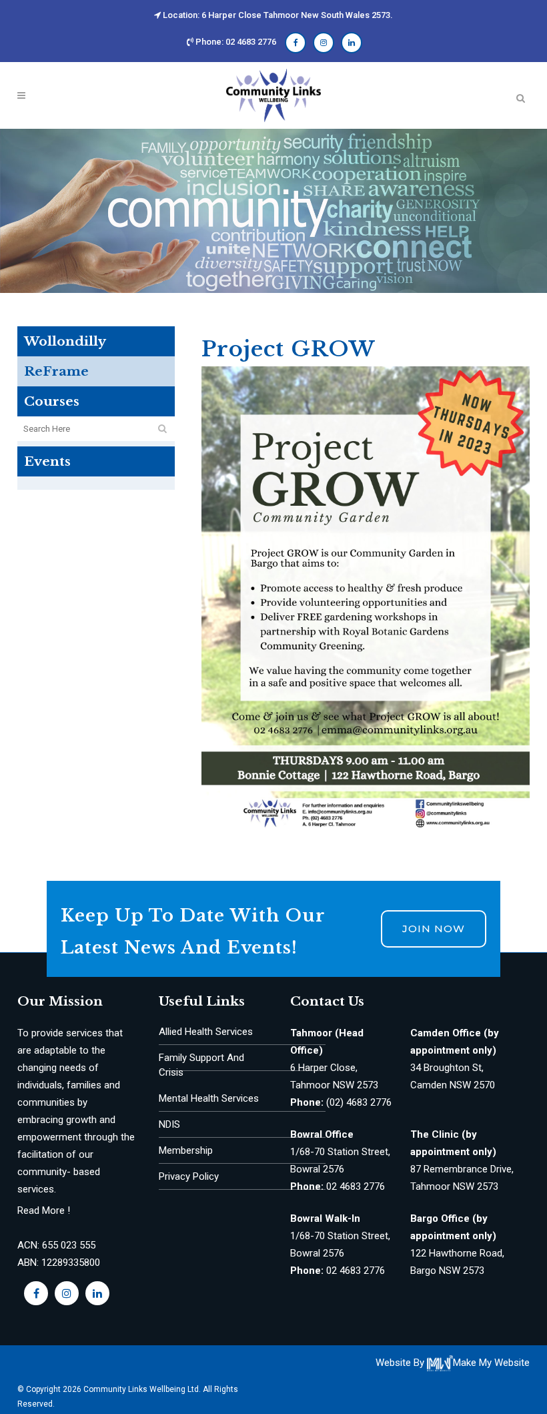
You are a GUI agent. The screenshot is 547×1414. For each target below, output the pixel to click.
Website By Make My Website (453, 1363)
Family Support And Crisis (201, 1065)
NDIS (169, 1124)
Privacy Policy (189, 1176)
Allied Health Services (206, 1032)
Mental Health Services (209, 1098)
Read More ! (43, 1210)
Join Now (433, 928)
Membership (186, 1150)
